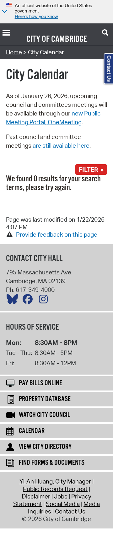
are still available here (61, 145)
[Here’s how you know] (4, 11)
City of (38, 39)
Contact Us (70, 511)
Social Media (63, 504)
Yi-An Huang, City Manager (55, 481)
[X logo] (14, 300)
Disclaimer (36, 496)
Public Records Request (55, 489)
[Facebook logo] (29, 300)
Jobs (60, 496)
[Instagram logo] (45, 300)
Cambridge (69, 39)
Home (14, 52)
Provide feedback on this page (56, 234)
